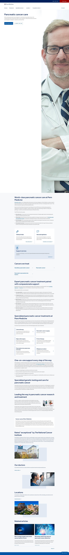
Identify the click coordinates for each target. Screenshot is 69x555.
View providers (17, 470)
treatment (21, 287)
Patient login (64, 1)
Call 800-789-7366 (18, 23)
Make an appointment (8, 23)
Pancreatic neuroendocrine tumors (21, 273)
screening (50, 286)
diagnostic (16, 287)
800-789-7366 (55, 1)
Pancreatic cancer (18, 202)
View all (52, 548)
